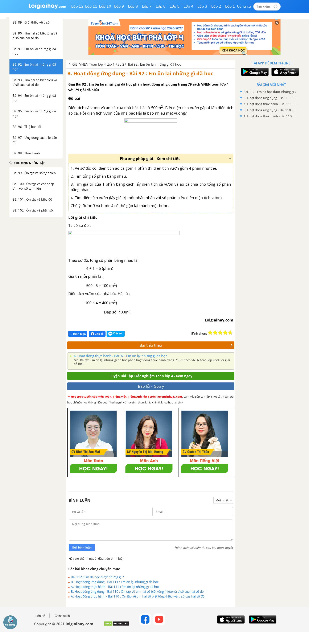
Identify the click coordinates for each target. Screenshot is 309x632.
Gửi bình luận (82, 547)
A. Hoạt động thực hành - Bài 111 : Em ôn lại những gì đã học (115, 586)
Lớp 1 (230, 6)
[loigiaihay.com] (47, 8)
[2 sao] (215, 332)
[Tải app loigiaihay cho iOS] (284, 72)
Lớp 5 (175, 6)
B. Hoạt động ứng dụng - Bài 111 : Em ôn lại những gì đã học (114, 582)
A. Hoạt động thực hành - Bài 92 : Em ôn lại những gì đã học (120, 356)
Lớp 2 (216, 6)
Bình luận (79, 334)
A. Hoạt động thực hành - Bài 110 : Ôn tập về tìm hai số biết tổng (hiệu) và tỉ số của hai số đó (138, 596)
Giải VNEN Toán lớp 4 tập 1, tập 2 (98, 64)
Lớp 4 (188, 6)
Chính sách (62, 615)
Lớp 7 (147, 6)
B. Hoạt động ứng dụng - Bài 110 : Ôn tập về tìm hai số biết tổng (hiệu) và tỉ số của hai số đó (137, 591)
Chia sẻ (98, 334)
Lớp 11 (91, 6)
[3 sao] (220, 332)
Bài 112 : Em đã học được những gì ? (97, 577)
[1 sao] (210, 332)
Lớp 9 (119, 6)
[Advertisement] (271, 186)
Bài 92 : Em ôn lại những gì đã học (154, 64)
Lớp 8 (133, 6)
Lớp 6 (161, 6)
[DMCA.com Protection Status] (116, 625)
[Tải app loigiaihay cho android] (254, 72)
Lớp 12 (77, 6)
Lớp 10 (105, 6)
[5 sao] (230, 332)
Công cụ (244, 6)
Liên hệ (40, 615)
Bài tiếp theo (151, 345)
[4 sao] (225, 332)
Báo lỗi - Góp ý (151, 386)
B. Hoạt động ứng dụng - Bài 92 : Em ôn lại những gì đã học (140, 73)
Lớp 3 (202, 6)
